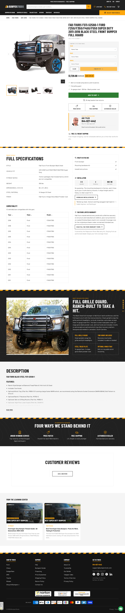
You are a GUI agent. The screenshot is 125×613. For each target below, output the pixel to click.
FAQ (36, 565)
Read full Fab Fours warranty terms (89, 227)
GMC (7, 575)
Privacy (112, 609)
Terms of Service (69, 578)
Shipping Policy (40, 578)
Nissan (8, 581)
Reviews (41, 12)
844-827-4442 (89, 121)
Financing (38, 571)
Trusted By (49, 12)
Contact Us (39, 585)
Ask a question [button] (62, 474)
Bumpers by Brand (10, 12)
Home (8, 18)
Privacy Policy (68, 581)
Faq (113, 1)
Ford (7, 565)
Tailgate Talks (33, 12)
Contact (118, 1)
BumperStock (15, 609)
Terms (117, 609)
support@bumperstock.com (102, 568)
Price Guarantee (40, 575)
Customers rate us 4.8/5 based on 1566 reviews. (82, 594)
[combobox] (56, 7)
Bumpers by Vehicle (22, 12)
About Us (109, 1)
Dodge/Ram (10, 571)
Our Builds (57, 12)
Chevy (8, 568)
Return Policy (39, 581)
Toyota (8, 578)
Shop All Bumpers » (12, 585)
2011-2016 (24, 18)
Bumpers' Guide (40, 568)
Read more (9, 410)
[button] (1, 606)
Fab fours (15, 18)
